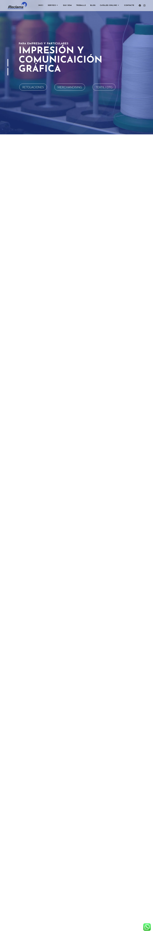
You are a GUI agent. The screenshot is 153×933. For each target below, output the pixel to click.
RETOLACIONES (33, 87)
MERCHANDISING (70, 87)
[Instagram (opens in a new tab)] (144, 5)
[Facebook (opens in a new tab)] (140, 5)
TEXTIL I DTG (104, 87)
